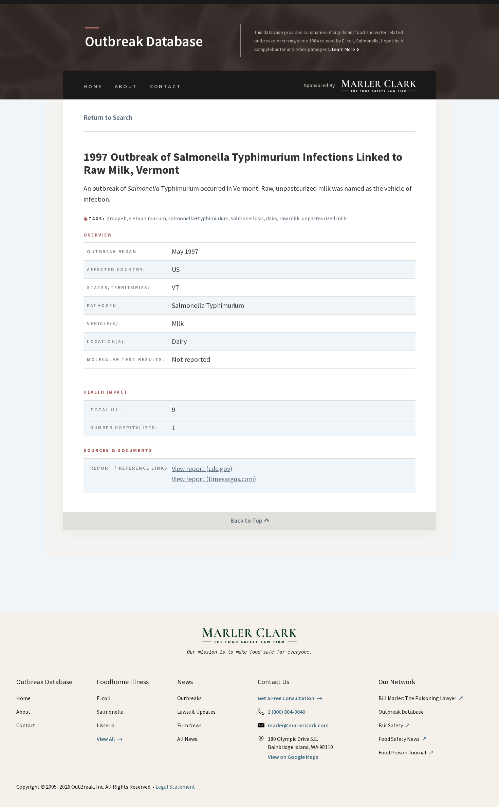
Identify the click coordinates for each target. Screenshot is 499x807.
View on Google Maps (293, 756)
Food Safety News (402, 738)
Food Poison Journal (405, 752)
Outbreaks (189, 698)
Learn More (343, 49)
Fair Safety (394, 725)
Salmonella (110, 711)
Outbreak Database (401, 711)
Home (93, 86)
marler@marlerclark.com (298, 725)
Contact (166, 86)
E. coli (103, 698)
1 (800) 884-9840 (286, 711)
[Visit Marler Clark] (249, 635)
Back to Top (247, 520)
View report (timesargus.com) (214, 478)
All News (187, 738)
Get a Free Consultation (290, 698)
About (126, 86)
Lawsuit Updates (196, 711)
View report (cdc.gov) (202, 468)
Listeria (105, 725)
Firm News (189, 725)
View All (110, 738)
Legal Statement (175, 786)
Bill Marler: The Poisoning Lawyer (420, 698)
